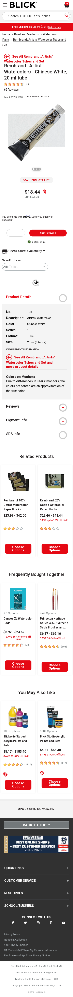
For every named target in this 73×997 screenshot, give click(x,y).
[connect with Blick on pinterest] (51, 925)
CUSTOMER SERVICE (20, 881)
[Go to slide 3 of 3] (39, 169)
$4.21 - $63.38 (50, 750)
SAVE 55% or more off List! (18, 638)
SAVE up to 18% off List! (54, 520)
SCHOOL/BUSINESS (19, 906)
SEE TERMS (54, 26)
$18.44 (32, 192)
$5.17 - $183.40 (14, 751)
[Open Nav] (5, 4)
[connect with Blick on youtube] (63, 925)
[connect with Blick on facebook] (13, 925)
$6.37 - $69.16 (50, 634)
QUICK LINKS (14, 868)
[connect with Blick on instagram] (38, 925)
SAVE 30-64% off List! (52, 638)
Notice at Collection (15, 939)
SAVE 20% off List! (36, 180)
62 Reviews (11, 89)
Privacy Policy (12, 934)
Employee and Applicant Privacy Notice (27, 955)
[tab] (36, 297)
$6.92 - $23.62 (13, 632)
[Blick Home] (23, 5)
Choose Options (18, 548)
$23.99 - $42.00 (14, 515)
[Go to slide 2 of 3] (36, 169)
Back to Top (34, 825)
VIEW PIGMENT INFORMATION (22, 349)
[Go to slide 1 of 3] (33, 169)
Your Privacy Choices (16, 944)
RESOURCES (13, 893)
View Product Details (38, 96)
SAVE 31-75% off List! (52, 754)
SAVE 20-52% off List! (16, 756)
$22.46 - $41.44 (51, 515)
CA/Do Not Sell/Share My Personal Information (31, 950)
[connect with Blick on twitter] (25, 925)
